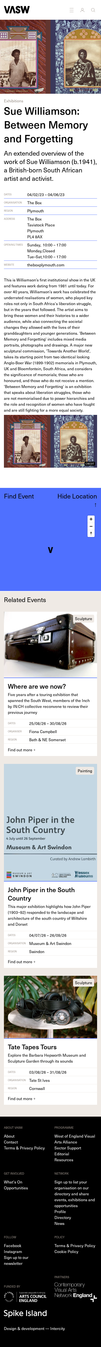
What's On (13, 1182)
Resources (63, 1159)
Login (82, 10)
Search (93, 10)
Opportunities (16, 1188)
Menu (72, 10)
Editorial (61, 1154)
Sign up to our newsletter (16, 1260)
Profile (60, 1211)
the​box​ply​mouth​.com (45, 265)
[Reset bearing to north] (91, 533)
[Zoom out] (91, 526)
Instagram (13, 1251)
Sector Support (67, 1148)
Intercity (57, 1328)
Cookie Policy (66, 1251)
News (59, 1223)
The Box (34, 202)
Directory (62, 1217)
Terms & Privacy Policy (24, 1148)
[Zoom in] (91, 519)
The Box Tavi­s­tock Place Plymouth (41, 228)
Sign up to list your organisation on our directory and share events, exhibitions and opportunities (74, 1193)
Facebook (12, 1245)
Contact (11, 1142)
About (9, 1136)
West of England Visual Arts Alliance (74, 1139)
